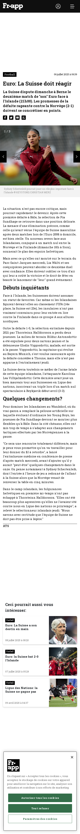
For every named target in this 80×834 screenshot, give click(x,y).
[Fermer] (72, 757)
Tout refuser (40, 808)
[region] (40, 791)
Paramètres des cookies (40, 819)
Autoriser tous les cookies (40, 798)
